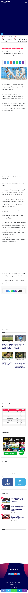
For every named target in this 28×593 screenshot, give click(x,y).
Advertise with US (14, 584)
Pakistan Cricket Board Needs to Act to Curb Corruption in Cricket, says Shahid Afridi (7, 364)
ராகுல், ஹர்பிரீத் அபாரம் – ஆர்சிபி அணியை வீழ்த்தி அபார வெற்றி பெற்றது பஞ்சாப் (17, 500)
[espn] (6, 2)
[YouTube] (15, 574)
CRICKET (8, 45)
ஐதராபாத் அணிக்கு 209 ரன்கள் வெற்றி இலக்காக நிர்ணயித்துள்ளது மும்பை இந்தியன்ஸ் (19, 346)
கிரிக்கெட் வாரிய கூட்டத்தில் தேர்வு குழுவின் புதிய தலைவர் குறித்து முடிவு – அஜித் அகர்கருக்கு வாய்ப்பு (20, 365)
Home (4, 45)
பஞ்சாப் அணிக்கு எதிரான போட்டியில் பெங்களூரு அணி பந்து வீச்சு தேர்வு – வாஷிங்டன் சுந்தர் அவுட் (18, 517)
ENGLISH (9, 48)
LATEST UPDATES (15, 48)
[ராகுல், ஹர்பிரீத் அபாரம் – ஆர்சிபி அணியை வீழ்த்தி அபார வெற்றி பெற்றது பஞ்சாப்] (6, 500)
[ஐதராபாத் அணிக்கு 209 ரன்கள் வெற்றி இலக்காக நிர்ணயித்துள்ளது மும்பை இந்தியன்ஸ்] (20, 338)
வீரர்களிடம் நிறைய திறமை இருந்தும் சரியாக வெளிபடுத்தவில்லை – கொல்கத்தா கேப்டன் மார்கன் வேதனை (18, 508)
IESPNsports (5, 580)
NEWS (21, 48)
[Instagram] (18, 574)
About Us (14, 582)
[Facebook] (9, 574)
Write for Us (8, 582)
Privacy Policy (19, 582)
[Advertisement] (14, 129)
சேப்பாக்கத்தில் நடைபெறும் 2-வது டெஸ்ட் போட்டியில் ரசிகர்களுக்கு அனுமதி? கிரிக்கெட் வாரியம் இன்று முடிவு (7, 347)
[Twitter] (12, 574)
